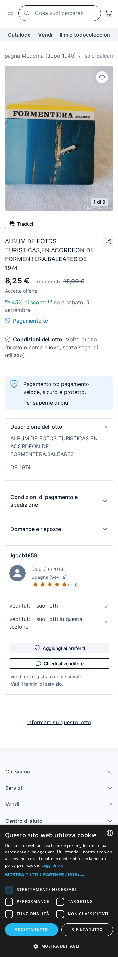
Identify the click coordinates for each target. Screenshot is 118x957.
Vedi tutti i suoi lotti (33, 605)
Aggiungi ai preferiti (64, 648)
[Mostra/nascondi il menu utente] (9, 13)
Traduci (25, 224)
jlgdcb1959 (23, 555)
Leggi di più (52, 865)
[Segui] (102, 77)
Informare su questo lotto (59, 722)
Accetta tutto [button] (31, 929)
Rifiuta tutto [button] (87, 929)
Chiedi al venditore (64, 663)
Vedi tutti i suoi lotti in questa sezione (45, 623)
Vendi (45, 34)
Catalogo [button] (19, 34)
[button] (59, 426)
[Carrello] (109, 13)
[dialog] (59, 891)
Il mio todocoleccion (85, 34)
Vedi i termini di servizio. (37, 684)
